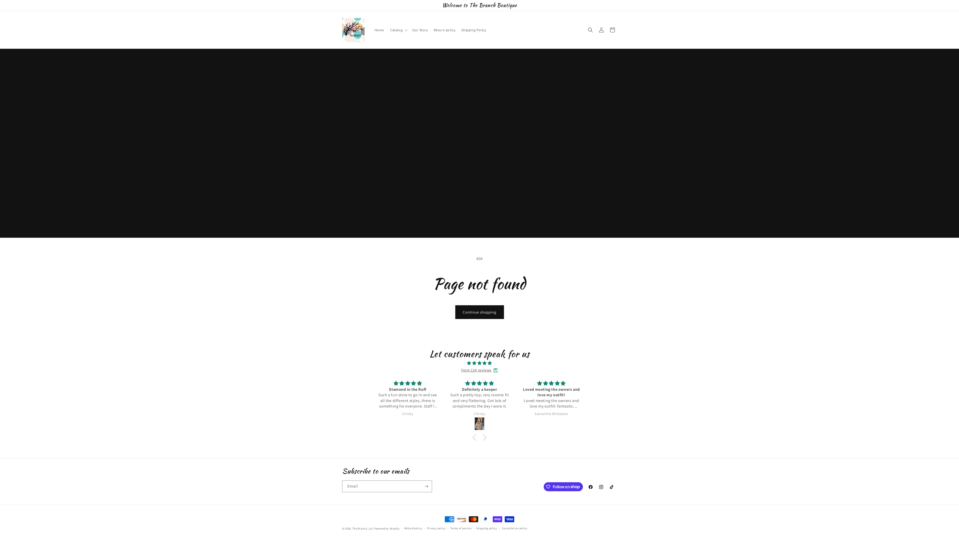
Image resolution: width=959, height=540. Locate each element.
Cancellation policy (514, 528)
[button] (398, 30)
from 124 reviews (476, 370)
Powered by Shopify (387, 528)
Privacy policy (436, 528)
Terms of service (460, 528)
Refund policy (413, 528)
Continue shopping (479, 312)
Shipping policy (486, 528)
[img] (479, 363)
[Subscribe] (426, 486)
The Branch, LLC (362, 528)
